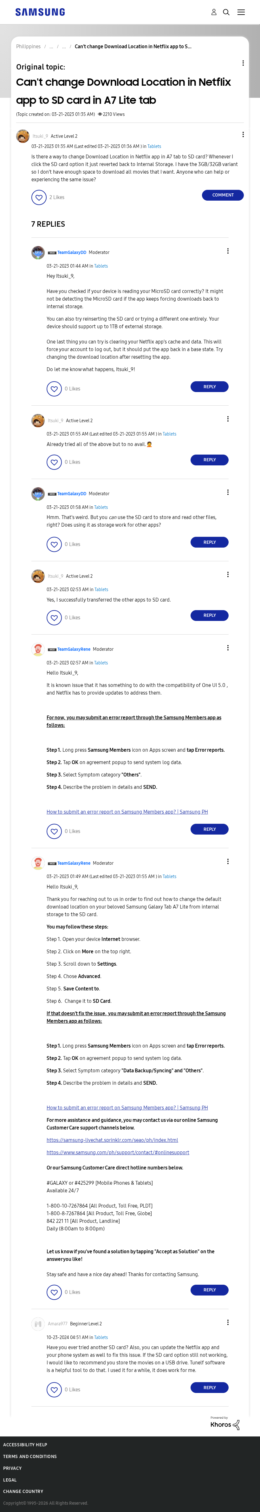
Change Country (23, 1491)
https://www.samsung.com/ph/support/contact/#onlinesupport (118, 1152)
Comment (223, 195)
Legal (10, 1480)
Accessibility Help (25, 1445)
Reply (210, 387)
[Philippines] (40, 12)
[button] (232, 134)
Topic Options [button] (232, 63)
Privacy (12, 1468)
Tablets (154, 146)
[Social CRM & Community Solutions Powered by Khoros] (225, 1423)
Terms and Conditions (30, 1456)
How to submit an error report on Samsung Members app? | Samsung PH (127, 812)
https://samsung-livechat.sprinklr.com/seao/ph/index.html (112, 1140)
